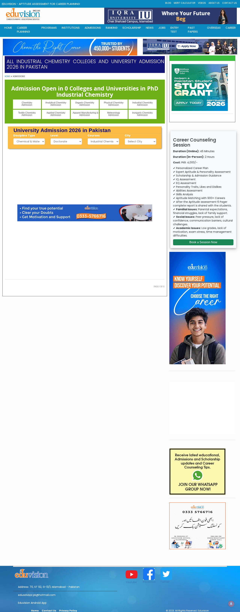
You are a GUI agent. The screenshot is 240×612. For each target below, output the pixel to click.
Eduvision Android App (32, 603)
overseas (214, 28)
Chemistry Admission (27, 103)
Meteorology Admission (113, 113)
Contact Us (229, 2)
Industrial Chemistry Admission (142, 103)
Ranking (112, 28)
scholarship (131, 28)
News (150, 28)
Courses (94, 135)
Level (54, 135)
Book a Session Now (203, 242)
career (231, 28)
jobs (162, 28)
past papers (193, 30)
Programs (49, 28)
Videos (202, 2)
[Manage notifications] (231, 604)
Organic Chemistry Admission (84, 103)
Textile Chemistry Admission (27, 113)
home (8, 28)
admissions (93, 28)
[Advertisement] (85, 176)
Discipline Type (24, 135)
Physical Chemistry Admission (113, 103)
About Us (214, 2)
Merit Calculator (184, 2)
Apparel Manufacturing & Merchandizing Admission (86, 113)
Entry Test (174, 30)
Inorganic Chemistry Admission (142, 113)
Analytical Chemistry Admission (55, 103)
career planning (23, 30)
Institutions (71, 28)
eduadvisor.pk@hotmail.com (37, 595)
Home (7, 76)
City (127, 135)
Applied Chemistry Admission (55, 113)
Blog (168, 2)
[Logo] (65, 572)
